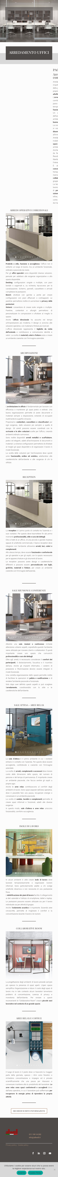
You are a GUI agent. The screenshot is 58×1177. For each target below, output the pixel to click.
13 (37, 399)
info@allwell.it (34, 1137)
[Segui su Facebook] (33, 1153)
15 (42, 399)
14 (39, 399)
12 (42, 257)
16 (44, 399)
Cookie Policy (35, 1173)
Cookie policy (23, 1145)
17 (46, 399)
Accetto (21, 1173)
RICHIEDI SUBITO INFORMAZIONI (29, 1111)
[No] (54, 1169)
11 (39, 257)
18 (49, 399)
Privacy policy (11, 1145)
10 (37, 257)
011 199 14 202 (35, 1134)
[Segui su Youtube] (50, 1153)
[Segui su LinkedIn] (38, 1153)
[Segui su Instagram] (44, 1153)
